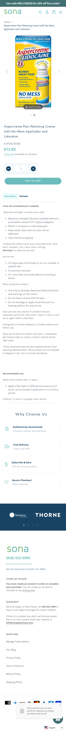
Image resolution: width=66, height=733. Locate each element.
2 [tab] (28, 525)
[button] (53, 728)
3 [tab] (33, 525)
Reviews (23, 196)
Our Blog (11, 649)
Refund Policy (13, 673)
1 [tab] (23, 525)
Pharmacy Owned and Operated (29, 430)
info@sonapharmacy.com (20, 564)
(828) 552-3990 (18, 558)
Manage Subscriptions (17, 641)
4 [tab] (37, 525)
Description (10, 196)
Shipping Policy (14, 682)
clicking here (28, 590)
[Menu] (60, 11)
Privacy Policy (13, 657)
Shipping (8, 154)
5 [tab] (42, 525)
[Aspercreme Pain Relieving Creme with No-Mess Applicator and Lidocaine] (32, 115)
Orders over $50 (21, 448)
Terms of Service (15, 665)
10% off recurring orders (24, 466)
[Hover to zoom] (33, 72)
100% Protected (20, 484)
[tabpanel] (18, 515)
